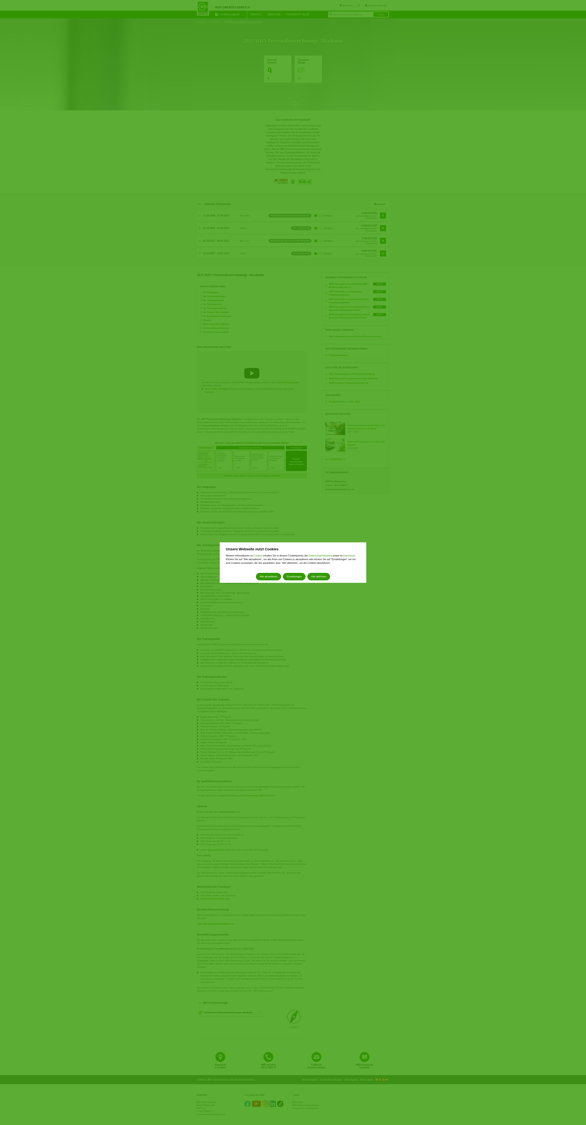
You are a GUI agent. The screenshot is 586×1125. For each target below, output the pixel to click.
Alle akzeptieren (268, 576)
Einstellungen (294, 576)
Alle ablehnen (318, 576)
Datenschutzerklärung (320, 555)
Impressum (349, 555)
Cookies (257, 555)
